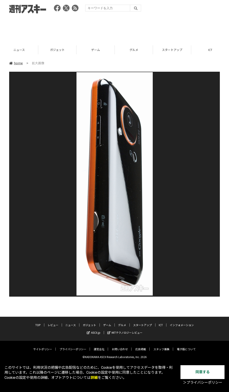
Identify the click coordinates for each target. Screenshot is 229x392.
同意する (202, 372)
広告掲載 (140, 349)
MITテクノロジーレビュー (127, 332)
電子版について (186, 349)
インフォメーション (182, 325)
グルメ (97, 50)
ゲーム (59, 50)
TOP (38, 325)
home (18, 63)
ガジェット (20, 50)
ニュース (70, 325)
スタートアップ (135, 50)
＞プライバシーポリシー (202, 382)
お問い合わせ (120, 349)
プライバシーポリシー (72, 349)
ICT (174, 50)
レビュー (53, 325)
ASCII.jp (95, 332)
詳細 (94, 377)
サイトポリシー (42, 349)
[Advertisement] (114, 28)
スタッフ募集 (161, 349)
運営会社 (99, 349)
